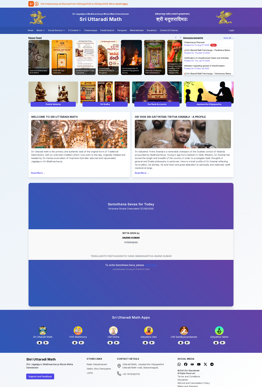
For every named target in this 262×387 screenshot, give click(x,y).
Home (30, 30)
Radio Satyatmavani (97, 364)
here (125, 3)
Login (231, 30)
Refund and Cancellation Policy (194, 383)
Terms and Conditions (189, 376)
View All (229, 38)
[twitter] (205, 364)
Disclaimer (183, 379)
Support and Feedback (40, 376)
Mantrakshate (137, 30)
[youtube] (198, 364)
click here (150, 265)
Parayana (122, 30)
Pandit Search (107, 30)
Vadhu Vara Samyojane (99, 368)
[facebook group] (192, 364)
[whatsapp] (179, 364)
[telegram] (212, 364)
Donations (152, 30)
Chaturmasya (90, 30)
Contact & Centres (169, 30)
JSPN (90, 373)
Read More (38, 173)
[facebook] (185, 364)
